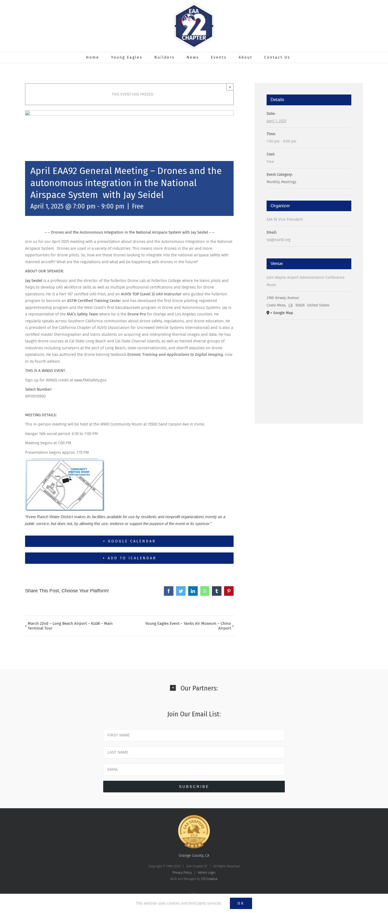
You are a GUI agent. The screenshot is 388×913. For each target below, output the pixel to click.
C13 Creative (209, 879)
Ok (241, 903)
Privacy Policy (182, 872)
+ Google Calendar (129, 541)
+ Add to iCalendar (129, 558)
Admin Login (206, 872)
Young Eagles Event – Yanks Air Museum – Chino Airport (188, 626)
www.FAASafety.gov (90, 380)
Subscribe (194, 786)
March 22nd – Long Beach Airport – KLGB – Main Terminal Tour (70, 626)
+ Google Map (281, 313)
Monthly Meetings (281, 182)
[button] (194, 692)
